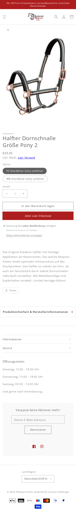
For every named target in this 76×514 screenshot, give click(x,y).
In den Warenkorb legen (38, 206)
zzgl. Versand (26, 157)
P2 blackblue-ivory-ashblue (24, 171)
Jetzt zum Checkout (38, 215)
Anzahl (6, 186)
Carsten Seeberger (58, 491)
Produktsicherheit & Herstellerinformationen (35, 312)
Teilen (12, 290)
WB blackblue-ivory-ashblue (25, 178)
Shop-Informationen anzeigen (24, 235)
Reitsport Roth (24, 491)
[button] (4, 17)
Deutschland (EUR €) (35, 478)
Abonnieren (38, 429)
